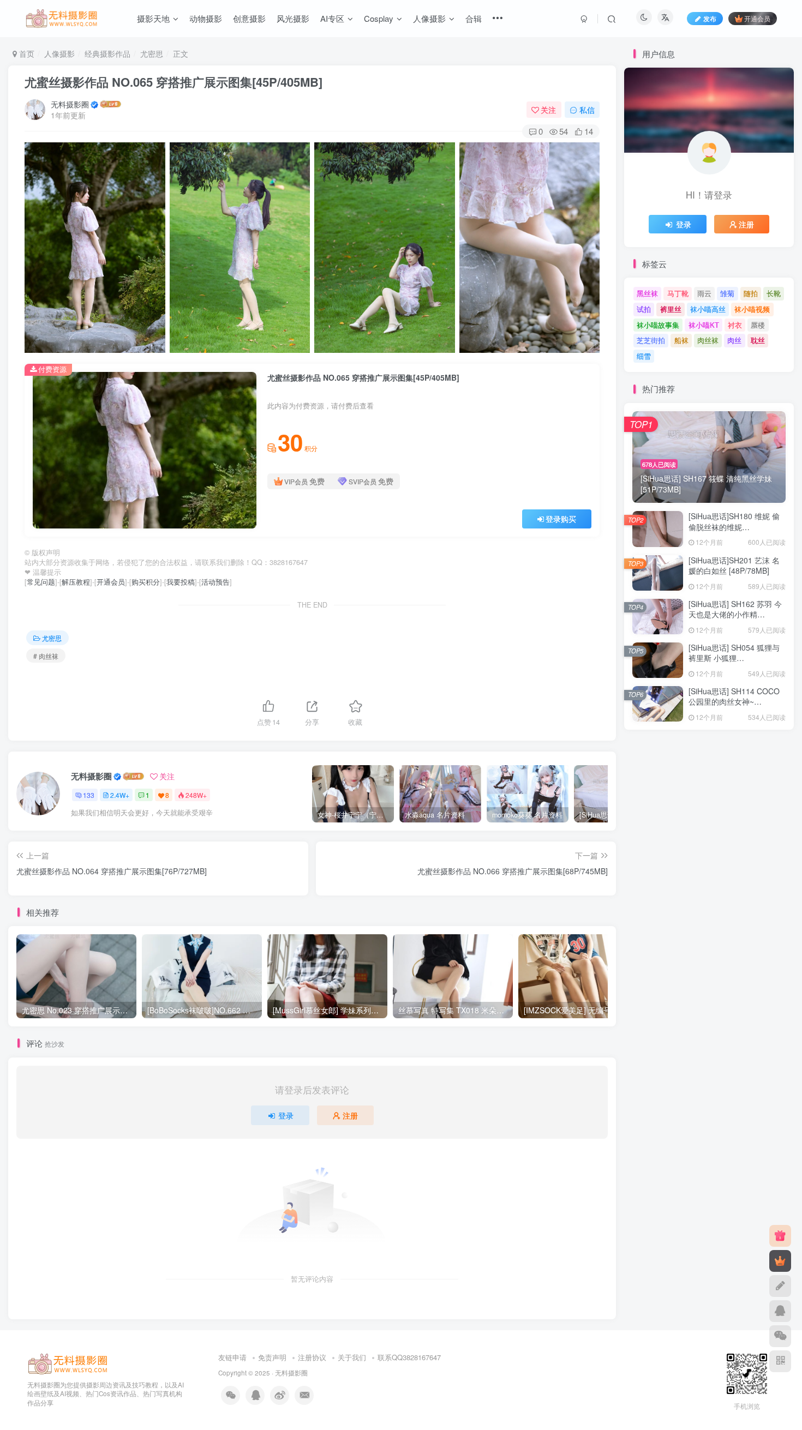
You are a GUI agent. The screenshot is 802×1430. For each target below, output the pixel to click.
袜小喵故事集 (658, 325)
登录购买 (561, 518)
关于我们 (352, 1357)
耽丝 (758, 340)
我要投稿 (180, 582)
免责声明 (272, 1357)
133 (88, 795)
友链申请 (232, 1357)
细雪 (644, 356)
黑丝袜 (647, 293)
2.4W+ (119, 795)
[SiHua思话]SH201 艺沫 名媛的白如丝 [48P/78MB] (734, 565)
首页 (25, 53)
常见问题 (41, 582)
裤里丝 (670, 309)
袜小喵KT (704, 325)
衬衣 (735, 325)
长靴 (774, 293)
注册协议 (312, 1357)
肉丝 (734, 340)
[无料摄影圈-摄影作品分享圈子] (68, 1362)
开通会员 (757, 18)
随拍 (751, 293)
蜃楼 (758, 325)
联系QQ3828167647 (409, 1357)
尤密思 (151, 53)
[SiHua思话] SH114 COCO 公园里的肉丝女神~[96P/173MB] (734, 702)
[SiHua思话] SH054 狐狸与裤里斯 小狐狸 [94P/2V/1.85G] (734, 658)
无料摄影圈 (70, 104)
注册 (350, 1115)
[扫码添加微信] (780, 1336)
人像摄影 (59, 53)
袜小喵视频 (752, 309)
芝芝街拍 (651, 340)
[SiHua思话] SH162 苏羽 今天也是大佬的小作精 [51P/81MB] (735, 614)
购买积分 (145, 582)
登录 (286, 1115)
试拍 (644, 309)
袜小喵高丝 (708, 309)
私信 (587, 109)
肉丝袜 (708, 340)
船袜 (681, 340)
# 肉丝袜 (45, 655)
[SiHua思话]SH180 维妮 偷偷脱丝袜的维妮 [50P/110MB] (734, 526)
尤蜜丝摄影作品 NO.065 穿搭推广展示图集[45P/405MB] (173, 82)
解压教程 (76, 582)
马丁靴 (678, 293)
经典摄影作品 (107, 53)
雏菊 (727, 293)
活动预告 (215, 582)
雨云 (704, 293)
